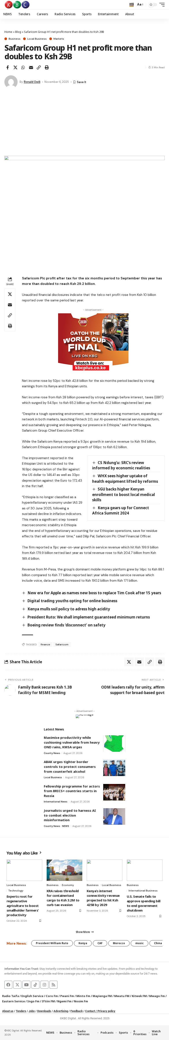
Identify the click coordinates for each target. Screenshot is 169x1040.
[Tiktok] (35, 985)
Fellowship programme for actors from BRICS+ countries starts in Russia (72, 791)
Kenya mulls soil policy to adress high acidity (69, 608)
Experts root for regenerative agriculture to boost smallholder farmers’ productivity (23, 905)
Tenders (21, 1011)
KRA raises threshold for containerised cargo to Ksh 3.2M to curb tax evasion (63, 898)
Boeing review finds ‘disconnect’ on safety (66, 625)
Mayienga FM (102, 996)
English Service (32, 996)
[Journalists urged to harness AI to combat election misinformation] (114, 816)
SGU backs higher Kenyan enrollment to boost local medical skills (123, 494)
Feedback (76, 1011)
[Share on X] (15, 67)
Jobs (32, 1011)
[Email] (31, 67)
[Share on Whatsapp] (23, 67)
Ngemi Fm (64, 1001)
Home (8, 32)
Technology (15, 890)
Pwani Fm (67, 996)
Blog (18, 32)
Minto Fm (83, 996)
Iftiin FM (48, 1001)
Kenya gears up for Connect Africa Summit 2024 (120, 510)
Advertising (60, 1011)
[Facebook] (8, 985)
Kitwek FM (139, 996)
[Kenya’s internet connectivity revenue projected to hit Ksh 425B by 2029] (104, 870)
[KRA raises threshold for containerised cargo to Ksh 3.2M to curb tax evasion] (64, 870)
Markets (58, 38)
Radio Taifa (10, 996)
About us (7, 1011)
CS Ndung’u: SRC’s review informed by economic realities (121, 465)
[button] (131, 4)
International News (55, 801)
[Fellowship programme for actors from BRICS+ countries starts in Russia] (114, 792)
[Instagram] (44, 985)
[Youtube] (26, 985)
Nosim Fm (80, 1001)
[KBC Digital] (17, 4)
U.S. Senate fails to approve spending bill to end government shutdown (143, 903)
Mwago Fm (157, 996)
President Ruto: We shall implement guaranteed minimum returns (89, 617)
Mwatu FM (121, 996)
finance (45, 644)
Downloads (44, 1011)
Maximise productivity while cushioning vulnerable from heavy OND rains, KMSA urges (72, 742)
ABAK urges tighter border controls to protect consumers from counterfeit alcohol (70, 766)
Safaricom (61, 644)
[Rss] (53, 985)
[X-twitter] (17, 985)
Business (14, 38)
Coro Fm (52, 996)
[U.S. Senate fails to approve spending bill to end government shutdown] (144, 870)
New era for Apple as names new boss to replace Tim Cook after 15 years (94, 592)
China (158, 943)
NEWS (65, 826)
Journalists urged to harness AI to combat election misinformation (70, 815)
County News (52, 753)
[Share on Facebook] (7, 67)
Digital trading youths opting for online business (72, 600)
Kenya (83, 943)
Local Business (37, 38)
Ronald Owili (32, 82)
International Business (143, 890)
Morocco (119, 943)
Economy (68, 885)
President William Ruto (52, 943)
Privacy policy (106, 1011)
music (139, 943)
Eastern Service (13, 1001)
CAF (100, 943)
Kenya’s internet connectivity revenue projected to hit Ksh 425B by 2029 (103, 898)
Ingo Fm (33, 1001)
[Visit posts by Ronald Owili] (11, 82)
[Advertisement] (84, 123)
